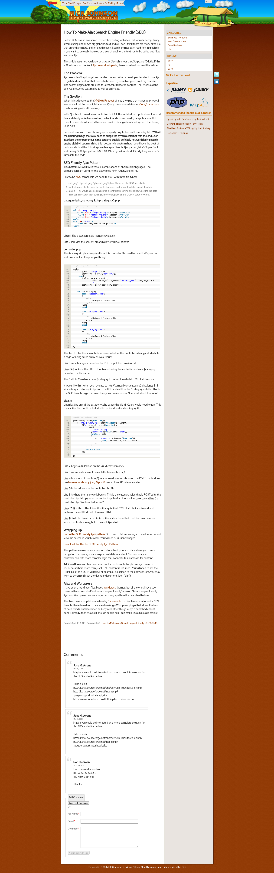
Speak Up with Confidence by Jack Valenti (188, 119)
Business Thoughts (177, 37)
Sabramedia (114, 601)
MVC (78, 177)
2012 (170, 61)
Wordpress (110, 587)
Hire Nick (181, 867)
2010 (170, 68)
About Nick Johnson (151, 867)
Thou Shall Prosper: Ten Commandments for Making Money (92, 3)
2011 (170, 64)
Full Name (73, 813)
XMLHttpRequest (104, 100)
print (95, 207)
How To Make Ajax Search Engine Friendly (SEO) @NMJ (130, 623)
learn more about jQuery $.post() (86, 482)
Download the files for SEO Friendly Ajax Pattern (91, 544)
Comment (73, 828)
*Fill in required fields (78, 853)
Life (169, 49)
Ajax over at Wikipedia (105, 65)
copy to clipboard (86, 207)
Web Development (177, 41)
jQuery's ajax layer (149, 104)
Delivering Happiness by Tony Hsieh (185, 123)
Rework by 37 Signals (177, 132)
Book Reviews (175, 45)
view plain (76, 207)
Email (71, 821)
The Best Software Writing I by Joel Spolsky (188, 128)
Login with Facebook (78, 803)
